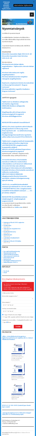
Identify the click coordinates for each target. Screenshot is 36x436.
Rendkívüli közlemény (9, 232)
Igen (4, 322)
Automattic (5, 434)
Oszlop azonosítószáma (9, 308)
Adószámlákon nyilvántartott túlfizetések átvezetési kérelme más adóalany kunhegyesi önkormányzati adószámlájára (17, 166)
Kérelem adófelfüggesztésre (12, 116)
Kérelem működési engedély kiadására (15, 89)
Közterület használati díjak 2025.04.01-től (17, 54)
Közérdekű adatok (8, 257)
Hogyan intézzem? (8, 91)
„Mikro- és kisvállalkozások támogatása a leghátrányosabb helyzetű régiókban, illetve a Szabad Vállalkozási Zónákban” (17, 338)
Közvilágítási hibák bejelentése (12, 260)
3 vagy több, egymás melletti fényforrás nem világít (18, 317)
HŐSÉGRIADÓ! (7, 235)
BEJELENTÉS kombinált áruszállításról (16, 122)
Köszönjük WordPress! (8, 432)
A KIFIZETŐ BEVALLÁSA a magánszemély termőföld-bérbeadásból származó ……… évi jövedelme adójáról (17, 191)
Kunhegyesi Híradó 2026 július (12, 241)
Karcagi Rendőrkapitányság (11, 251)
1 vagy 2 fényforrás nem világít (12, 314)
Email (5, 272)
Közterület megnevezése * (10, 296)
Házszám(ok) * (6, 302)
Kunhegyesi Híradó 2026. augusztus (13, 222)
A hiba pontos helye (8, 293)
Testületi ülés (7, 225)
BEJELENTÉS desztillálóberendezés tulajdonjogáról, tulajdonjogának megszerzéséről (14, 199)
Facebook (6, 271)
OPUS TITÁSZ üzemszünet (11, 254)
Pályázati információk (9, 253)
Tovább (18, 326)
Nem (9, 322)
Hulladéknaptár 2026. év (10, 262)
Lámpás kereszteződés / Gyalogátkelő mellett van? (17, 320)
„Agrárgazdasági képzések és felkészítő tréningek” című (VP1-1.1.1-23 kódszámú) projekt (16, 413)
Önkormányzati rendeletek (11, 256)
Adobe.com (18, 207)
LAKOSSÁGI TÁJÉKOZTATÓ (11, 238)
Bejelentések (7, 259)
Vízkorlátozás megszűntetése (12, 228)
